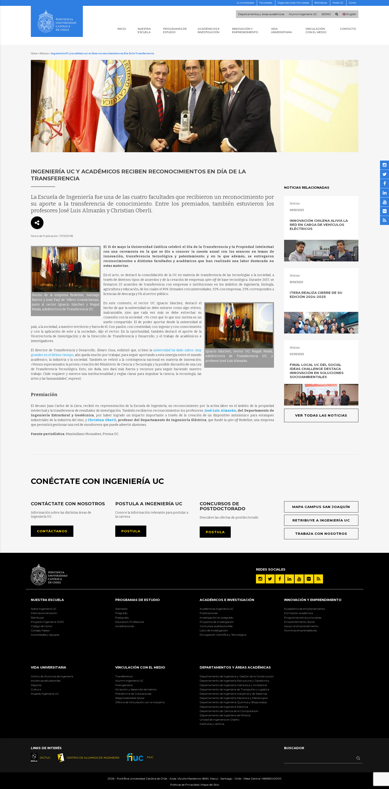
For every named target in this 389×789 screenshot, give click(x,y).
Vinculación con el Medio (140, 667)
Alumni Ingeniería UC (129, 680)
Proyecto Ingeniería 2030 (47, 621)
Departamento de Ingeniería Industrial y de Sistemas (233, 693)
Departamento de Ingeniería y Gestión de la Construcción (237, 676)
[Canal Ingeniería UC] (299, 578)
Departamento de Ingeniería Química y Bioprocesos (233, 702)
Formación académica (298, 613)
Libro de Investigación (214, 630)
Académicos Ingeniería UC (216, 608)
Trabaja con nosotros (321, 533)
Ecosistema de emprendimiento (304, 608)
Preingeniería (124, 685)
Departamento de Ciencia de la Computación (229, 711)
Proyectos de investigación (217, 621)
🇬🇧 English (349, 14)
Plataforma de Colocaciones (133, 693)
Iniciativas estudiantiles (45, 680)
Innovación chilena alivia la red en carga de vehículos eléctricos (319, 224)
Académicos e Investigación (227, 600)
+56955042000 (271, 778)
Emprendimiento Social (299, 621)
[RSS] (318, 578)
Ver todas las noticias (321, 415)
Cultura (36, 689)
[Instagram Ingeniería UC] (260, 578)
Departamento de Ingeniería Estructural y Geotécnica (234, 680)
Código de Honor (41, 626)
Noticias (44, 53)
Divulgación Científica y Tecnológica (223, 634)
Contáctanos (52, 531)
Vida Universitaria (48, 667)
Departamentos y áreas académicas (261, 14)
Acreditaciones (124, 626)
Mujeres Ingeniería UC (45, 693)
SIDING (326, 14)
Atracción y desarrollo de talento (136, 689)
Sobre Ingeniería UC (44, 608)
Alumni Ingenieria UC (303, 14)
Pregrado (121, 613)
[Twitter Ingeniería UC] (270, 578)
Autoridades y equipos (45, 634)
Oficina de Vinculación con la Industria (140, 702)
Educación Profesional (129, 621)
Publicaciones (208, 613)
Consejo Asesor (40, 630)
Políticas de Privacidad (184, 784)
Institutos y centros (212, 724)
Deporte (36, 685)
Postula (130, 531)
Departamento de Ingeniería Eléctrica (224, 706)
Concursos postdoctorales (216, 626)
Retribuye (37, 617)
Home (34, 53)
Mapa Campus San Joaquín (321, 507)
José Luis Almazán (220, 411)
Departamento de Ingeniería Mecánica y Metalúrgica (234, 698)
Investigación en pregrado (216, 617)
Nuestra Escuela (47, 600)
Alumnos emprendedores (300, 630)
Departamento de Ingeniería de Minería (225, 715)
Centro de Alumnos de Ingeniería (52, 676)
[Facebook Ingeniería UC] (279, 578)
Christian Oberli (102, 420)
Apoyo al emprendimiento (301, 626)
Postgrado (122, 617)
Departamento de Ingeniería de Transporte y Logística (234, 689)
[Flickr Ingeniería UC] (308, 578)
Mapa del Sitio (210, 784)
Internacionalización (44, 613)
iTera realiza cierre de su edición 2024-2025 (316, 294)
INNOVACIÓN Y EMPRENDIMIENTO (313, 600)
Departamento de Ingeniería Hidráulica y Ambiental (233, 685)
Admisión (121, 608)
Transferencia (124, 676)
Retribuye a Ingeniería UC (321, 520)
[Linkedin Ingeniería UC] (289, 578)
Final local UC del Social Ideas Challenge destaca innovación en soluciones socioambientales (317, 371)
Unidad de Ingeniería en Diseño (219, 719)
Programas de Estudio (137, 600)
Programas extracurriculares (302, 617)
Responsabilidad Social (129, 698)
